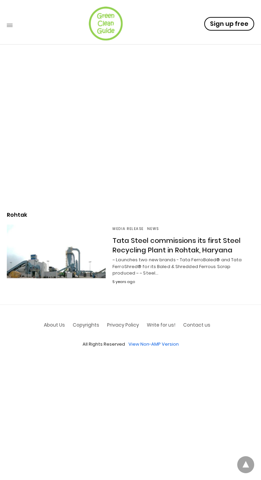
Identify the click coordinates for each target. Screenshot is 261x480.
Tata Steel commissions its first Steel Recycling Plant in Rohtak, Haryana (176, 245)
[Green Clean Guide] (106, 23)
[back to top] (245, 464)
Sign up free (229, 23)
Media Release (128, 228)
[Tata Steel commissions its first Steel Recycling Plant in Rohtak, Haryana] (56, 251)
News (153, 228)
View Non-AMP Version (153, 344)
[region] (130, 146)
